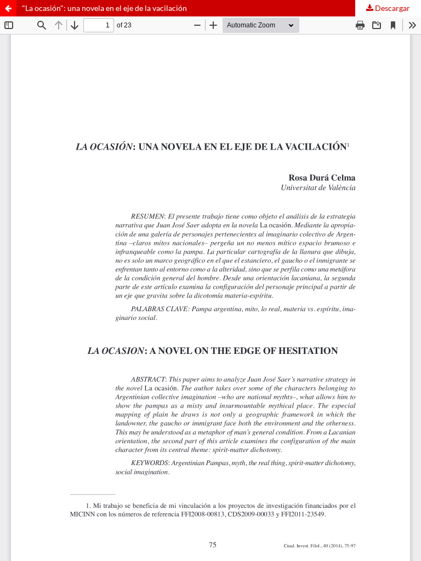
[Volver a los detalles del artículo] (8, 8)
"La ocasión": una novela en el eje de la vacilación (104, 8)
